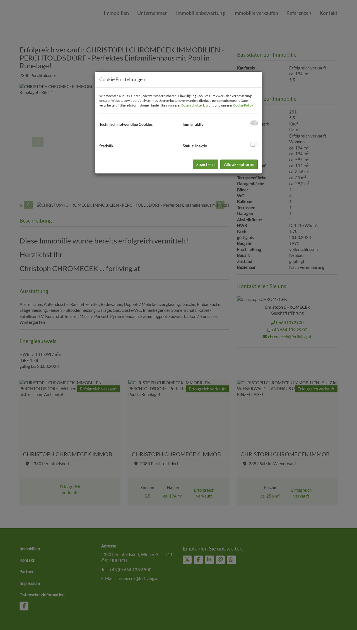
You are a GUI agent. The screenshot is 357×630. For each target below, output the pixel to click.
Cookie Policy (243, 105)
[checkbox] (254, 122)
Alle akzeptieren (239, 164)
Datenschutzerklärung (197, 105)
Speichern (205, 164)
